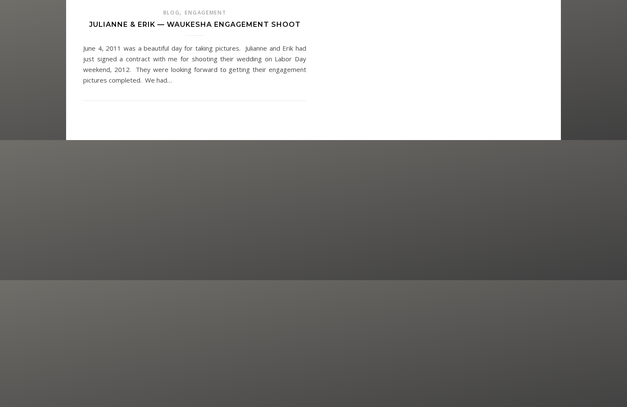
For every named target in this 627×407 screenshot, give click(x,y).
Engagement (205, 12)
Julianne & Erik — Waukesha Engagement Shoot (195, 24)
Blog (171, 12)
